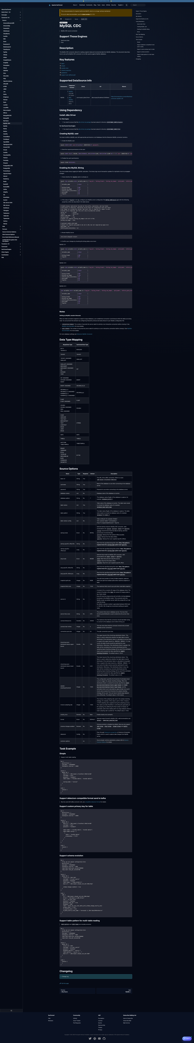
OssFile (5, 152)
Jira (4, 91)
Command (4, 246)
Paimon (5, 157)
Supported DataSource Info (142, 18)
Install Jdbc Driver (141, 24)
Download (82, 5)
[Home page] (61, 19)
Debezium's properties (111, 732)
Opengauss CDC (7, 144)
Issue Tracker (76, 1020)
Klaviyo (5, 99)
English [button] (120, 5)
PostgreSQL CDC (8, 165)
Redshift (5, 184)
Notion (5, 131)
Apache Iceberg (7, 81)
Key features (139, 16)
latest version (86, 14)
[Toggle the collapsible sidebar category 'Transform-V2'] (20, 244)
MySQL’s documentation (68, 326)
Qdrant (5, 176)
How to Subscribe (128, 1018)
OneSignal (6, 139)
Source (4, 20)
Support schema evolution (143, 51)
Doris (4, 41)
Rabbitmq (6, 179)
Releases (50, 1020)
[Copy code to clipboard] (130, 145)
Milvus (5, 113)
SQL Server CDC (7, 202)
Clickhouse (6, 31)
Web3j (5, 223)
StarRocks (6, 208)
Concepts (4, 15)
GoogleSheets (7, 60)
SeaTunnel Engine (6, 249)
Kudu (4, 102)
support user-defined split (68, 75)
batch (62, 63)
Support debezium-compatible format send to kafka (145, 45)
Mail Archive (126, 1023)
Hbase (5, 68)
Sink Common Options (8, 234)
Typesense (6, 218)
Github (5, 54)
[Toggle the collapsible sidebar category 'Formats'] (20, 229)
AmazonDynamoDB (8, 23)
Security (113, 5)
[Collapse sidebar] (11, 1010)
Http (4, 78)
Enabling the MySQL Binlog (143, 29)
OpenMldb (6, 142)
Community (89, 5)
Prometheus (6, 171)
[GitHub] (104, 1039)
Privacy (100, 1029)
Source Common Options (9, 232)
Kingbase (6, 97)
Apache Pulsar (7, 173)
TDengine (6, 210)
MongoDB (6, 118)
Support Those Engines (141, 11)
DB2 (4, 39)
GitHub (108, 5)
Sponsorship (101, 1025)
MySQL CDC (6, 123)
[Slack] (94, 1039)
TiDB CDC (6, 216)
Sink (3, 226)
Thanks (100, 1027)
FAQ (3, 257)
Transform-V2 (5, 244)
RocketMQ (6, 186)
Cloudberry (6, 33)
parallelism (64, 72)
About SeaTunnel (6, 9)
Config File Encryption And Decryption (9, 240)
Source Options (139, 37)
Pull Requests (77, 1023)
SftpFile (5, 192)
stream (63, 66)
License (100, 1020)
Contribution (5, 255)
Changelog (138, 59)
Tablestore (6, 213)
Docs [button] (74, 5)
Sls (4, 194)
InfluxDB (5, 83)
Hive (4, 73)
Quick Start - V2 (6, 12)
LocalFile (5, 107)
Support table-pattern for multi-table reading (145, 55)
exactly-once (64, 68)
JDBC (4, 89)
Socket (5, 200)
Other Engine (5, 252)
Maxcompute (7, 110)
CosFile (5, 36)
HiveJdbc (6, 76)
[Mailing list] (99, 1039)
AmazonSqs (6, 25)
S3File (5, 189)
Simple (138, 42)
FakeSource (6, 49)
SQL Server (6, 205)
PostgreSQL (6, 168)
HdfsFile (5, 70)
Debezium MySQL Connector (84, 334)
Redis (4, 181)
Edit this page (65, 983)
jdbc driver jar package (85, 122)
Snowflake (6, 197)
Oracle (5, 150)
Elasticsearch (7, 47)
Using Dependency (140, 21)
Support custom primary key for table (145, 49)
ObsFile (5, 134)
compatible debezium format (92, 802)
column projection (66, 70)
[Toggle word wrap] (127, 153)
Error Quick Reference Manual (10, 237)
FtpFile (5, 52)
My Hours (6, 120)
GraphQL (5, 62)
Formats (4, 229)
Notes (138, 31)
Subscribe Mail (127, 1020)
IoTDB (5, 86)
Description (138, 13)
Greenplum (6, 65)
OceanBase (6, 136)
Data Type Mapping (140, 34)
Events (100, 1023)
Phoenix (5, 163)
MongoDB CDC (7, 115)
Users (103, 5)
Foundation (101, 1018)
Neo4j (5, 128)
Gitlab (5, 57)
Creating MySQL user (142, 26)
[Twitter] (90, 1039)
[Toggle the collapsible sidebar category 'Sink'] (20, 226)
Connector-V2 (5, 17)
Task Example (139, 39)
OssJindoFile (7, 155)
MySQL (5, 126)
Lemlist (5, 105)
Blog (95, 5)
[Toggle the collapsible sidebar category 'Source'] (20, 20)
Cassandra (6, 28)
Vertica (5, 221)
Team (98, 5)
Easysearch (6, 44)
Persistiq (5, 160)
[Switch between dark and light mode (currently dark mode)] (126, 5)
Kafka (5, 94)
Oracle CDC (6, 147)
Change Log (65, 976)
